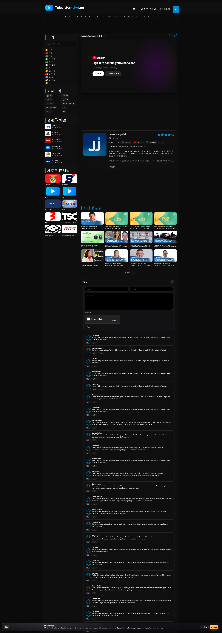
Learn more (160, 628)
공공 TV (48, 96)
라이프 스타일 (51, 107)
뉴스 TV (48, 100)
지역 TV (65, 96)
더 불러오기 (129, 272)
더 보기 (113, 167)
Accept (214, 627)
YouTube (140, 142)
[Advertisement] (111, 27)
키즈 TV (48, 111)
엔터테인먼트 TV (68, 104)
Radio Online (164, 9)
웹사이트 (127, 142)
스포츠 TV (49, 104)
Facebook (152, 142)
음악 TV (65, 100)
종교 (64, 111)
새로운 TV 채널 (148, 9)
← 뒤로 (173, 36)
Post (88, 327)
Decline (204, 627)
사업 (64, 107)
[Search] (48, 44)
